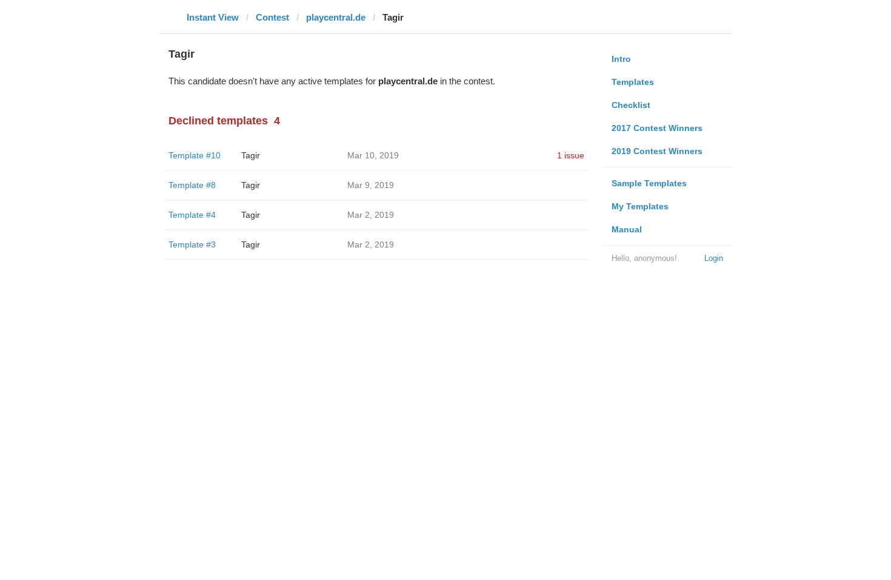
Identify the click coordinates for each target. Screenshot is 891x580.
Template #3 (192, 244)
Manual (627, 229)
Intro (621, 59)
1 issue (570, 155)
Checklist (631, 105)
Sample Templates (649, 183)
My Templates (640, 206)
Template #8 (192, 185)
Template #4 (192, 215)
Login (713, 258)
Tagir (250, 155)
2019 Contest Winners (657, 151)
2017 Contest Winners (657, 128)
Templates (633, 82)
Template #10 (195, 155)
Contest (272, 17)
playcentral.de (335, 17)
